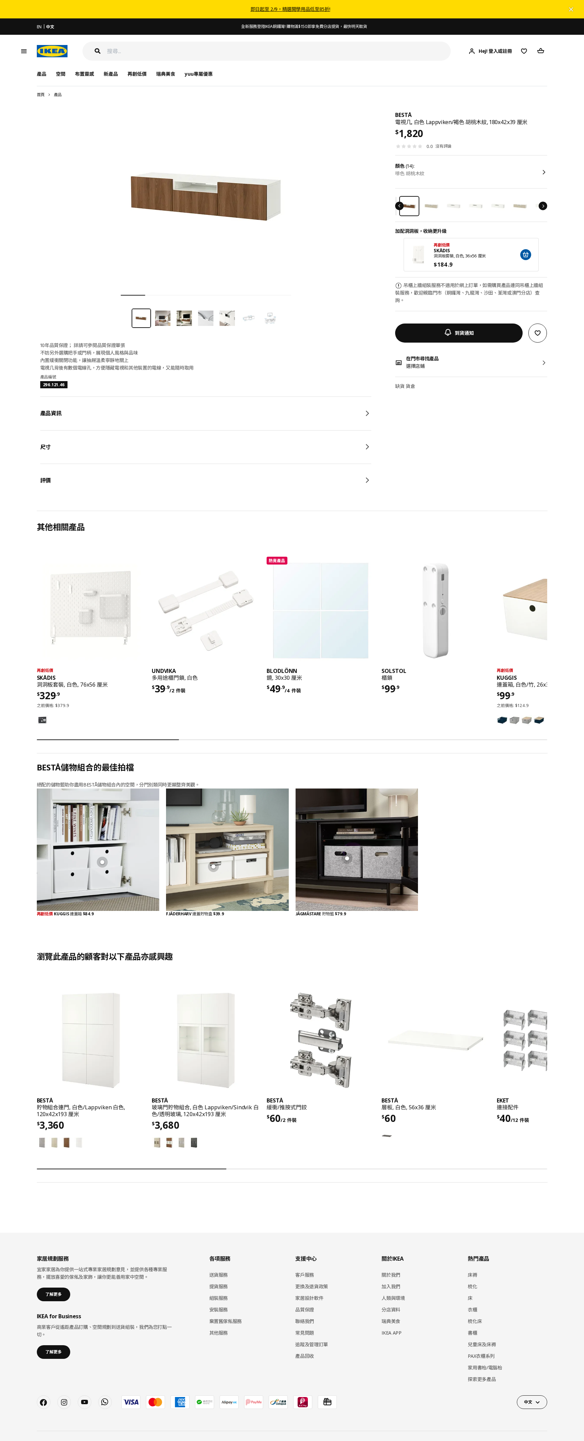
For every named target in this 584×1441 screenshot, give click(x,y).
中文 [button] (528, 1402)
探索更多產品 (482, 1379)
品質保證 (304, 1309)
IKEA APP (391, 1333)
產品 (58, 94)
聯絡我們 (304, 1321)
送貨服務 (218, 1275)
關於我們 (390, 1275)
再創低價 (137, 74)
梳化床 (475, 1321)
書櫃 (472, 1333)
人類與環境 (393, 1298)
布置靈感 (84, 74)
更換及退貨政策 (311, 1286)
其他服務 (218, 1333)
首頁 (41, 94)
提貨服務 (218, 1286)
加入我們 (390, 1286)
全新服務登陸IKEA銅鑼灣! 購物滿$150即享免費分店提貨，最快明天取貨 (304, 26)
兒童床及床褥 (482, 1344)
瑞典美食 (165, 74)
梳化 (472, 1286)
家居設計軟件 (309, 1298)
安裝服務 (218, 1309)
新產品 (111, 74)
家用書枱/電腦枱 (485, 1367)
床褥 (472, 1275)
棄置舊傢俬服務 (225, 1321)
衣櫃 (472, 1309)
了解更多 (53, 1294)
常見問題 (304, 1333)
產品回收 (304, 1356)
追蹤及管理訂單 (311, 1344)
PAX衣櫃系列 (481, 1356)
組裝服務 (218, 1298)
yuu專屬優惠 (199, 74)
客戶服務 (304, 1275)
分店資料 (390, 1309)
